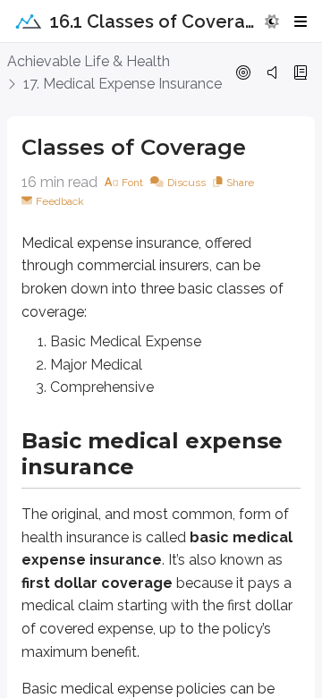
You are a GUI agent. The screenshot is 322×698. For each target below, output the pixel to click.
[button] (272, 21)
